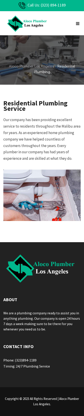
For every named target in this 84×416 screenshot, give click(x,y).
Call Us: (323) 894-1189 (47, 5)
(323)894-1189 (26, 360)
